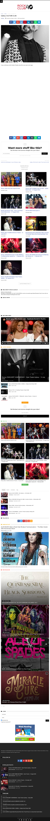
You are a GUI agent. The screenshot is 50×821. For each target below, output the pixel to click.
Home (2, 13)
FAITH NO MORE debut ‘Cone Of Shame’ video (11, 161)
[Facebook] (19, 521)
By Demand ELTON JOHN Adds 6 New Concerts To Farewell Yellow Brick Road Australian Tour (37, 233)
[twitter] (14, 22)
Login (47, 720)
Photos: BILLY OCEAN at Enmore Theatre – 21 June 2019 (12, 233)
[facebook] (11, 22)
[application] (25, 331)
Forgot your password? (6, 722)
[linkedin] (28, 22)
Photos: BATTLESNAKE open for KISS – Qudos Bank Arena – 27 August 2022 (37, 189)
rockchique (11, 494)
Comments (13, 489)
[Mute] (45, 343)
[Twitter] (21, 521)
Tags (17, 489)
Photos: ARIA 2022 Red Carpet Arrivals (10, 188)
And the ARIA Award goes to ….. (33, 210)
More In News (24, 169)
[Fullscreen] (47, 343)
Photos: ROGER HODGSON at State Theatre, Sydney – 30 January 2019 (11, 277)
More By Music (24, 167)
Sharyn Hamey (4, 530)
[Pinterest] (24, 521)
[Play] (2, 343)
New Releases (6, 601)
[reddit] (21, 22)
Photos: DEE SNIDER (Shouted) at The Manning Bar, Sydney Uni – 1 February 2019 (37, 255)
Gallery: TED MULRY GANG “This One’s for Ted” (39, 161)
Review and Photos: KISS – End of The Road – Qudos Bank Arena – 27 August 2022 (12, 211)
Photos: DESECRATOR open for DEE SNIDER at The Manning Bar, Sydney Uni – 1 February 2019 (12, 255)
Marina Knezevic (5, 380)
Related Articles (24, 165)
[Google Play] (26, 521)
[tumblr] (32, 22)
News (5, 13)
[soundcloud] (29, 521)
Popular (3, 489)
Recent (8, 489)
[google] (18, 22)
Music (3, 18)
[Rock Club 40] (25, 4)
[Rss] (31, 521)
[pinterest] (25, 22)
